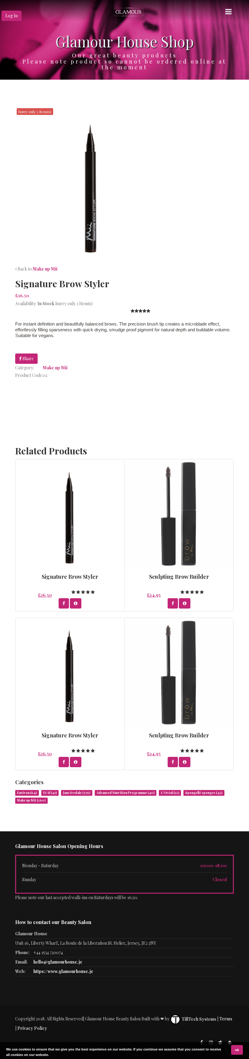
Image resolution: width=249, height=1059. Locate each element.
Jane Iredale (76, 793)
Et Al (50, 793)
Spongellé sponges (203, 793)
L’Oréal (170, 793)
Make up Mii (45, 269)
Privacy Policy (32, 1028)
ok (237, 1050)
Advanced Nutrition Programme (126, 793)
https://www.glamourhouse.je (63, 971)
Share (28, 358)
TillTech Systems (198, 1019)
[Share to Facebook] (64, 603)
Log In (11, 16)
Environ (27, 793)
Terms (225, 1019)
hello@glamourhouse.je (57, 962)
